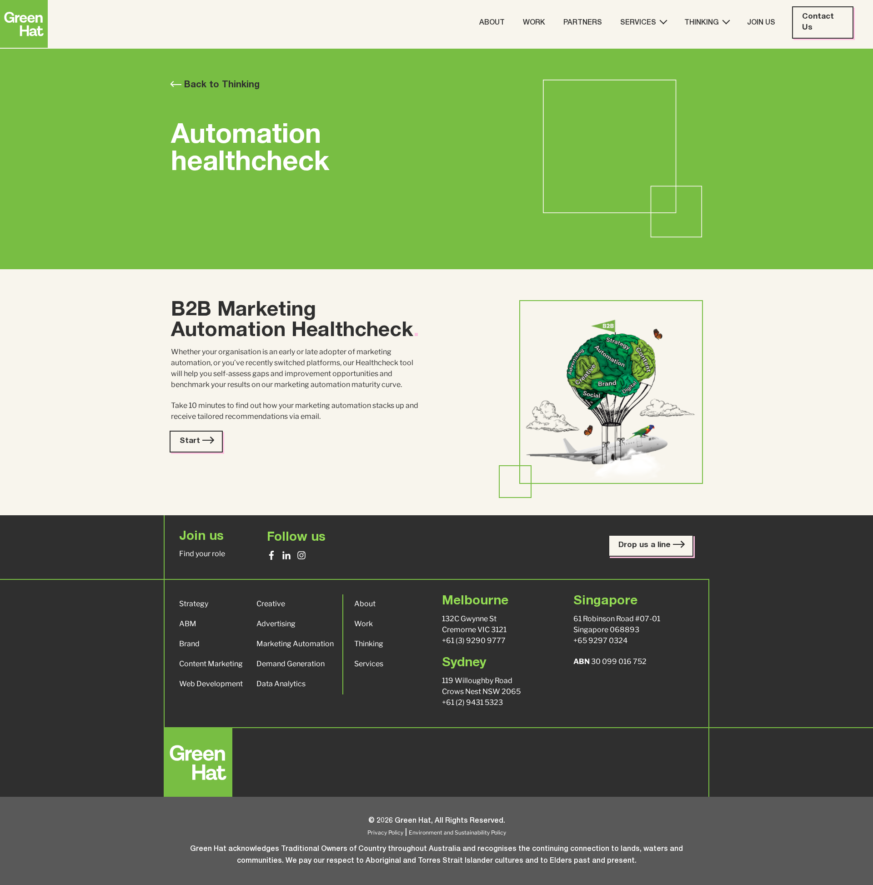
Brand (189, 643)
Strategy (193, 603)
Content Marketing (211, 663)
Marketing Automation (295, 643)
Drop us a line (645, 545)
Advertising (276, 623)
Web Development (211, 683)
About (492, 23)
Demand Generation (290, 663)
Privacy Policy (385, 832)
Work (534, 23)
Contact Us (818, 22)
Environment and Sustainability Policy (457, 832)
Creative (270, 603)
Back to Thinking (220, 85)
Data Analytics (281, 683)
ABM (187, 623)
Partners (582, 23)
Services (638, 23)
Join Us (761, 23)
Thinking (701, 23)
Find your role (202, 553)
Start (191, 441)
